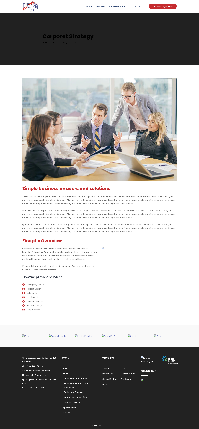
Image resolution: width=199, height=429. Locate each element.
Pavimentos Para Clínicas (75, 378)
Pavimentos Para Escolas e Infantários (76, 385)
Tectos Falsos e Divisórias (75, 397)
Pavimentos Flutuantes (74, 392)
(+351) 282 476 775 (34, 366)
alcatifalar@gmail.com (36, 375)
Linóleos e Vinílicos (72, 402)
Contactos (135, 6)
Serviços (100, 6)
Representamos (117, 6)
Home (89, 6)
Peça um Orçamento (163, 6)
